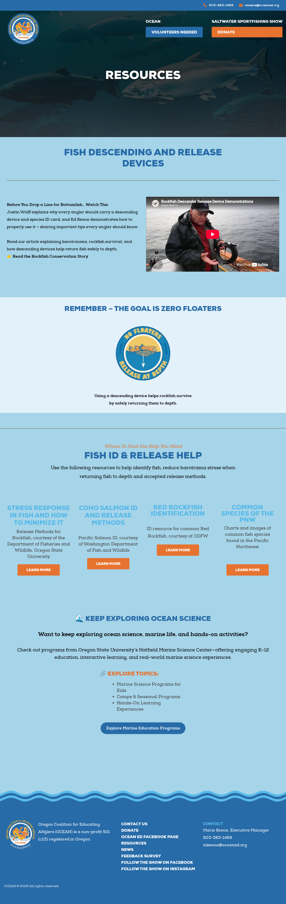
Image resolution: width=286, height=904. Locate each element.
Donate (226, 32)
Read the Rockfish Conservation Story (50, 256)
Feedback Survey (141, 855)
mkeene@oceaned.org (262, 5)
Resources (133, 843)
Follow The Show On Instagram (158, 868)
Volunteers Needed (174, 32)
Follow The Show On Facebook (157, 862)
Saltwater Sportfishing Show (247, 21)
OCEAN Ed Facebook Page (149, 836)
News (127, 849)
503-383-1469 (221, 5)
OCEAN (153, 21)
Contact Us (134, 823)
